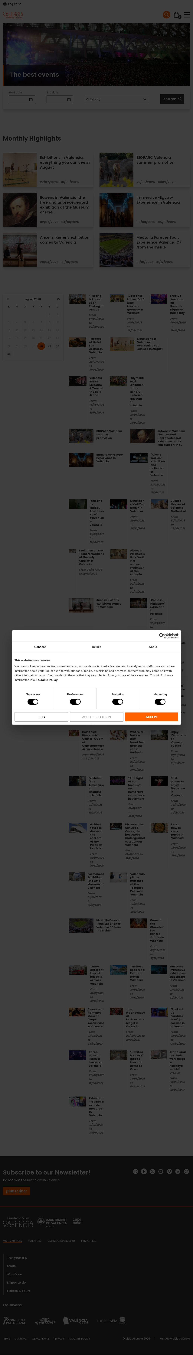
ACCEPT (152, 716)
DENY (41, 716)
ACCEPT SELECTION (96, 716)
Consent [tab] (40, 646)
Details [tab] (96, 646)
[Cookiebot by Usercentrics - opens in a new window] (162, 636)
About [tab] (153, 646)
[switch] (75, 702)
